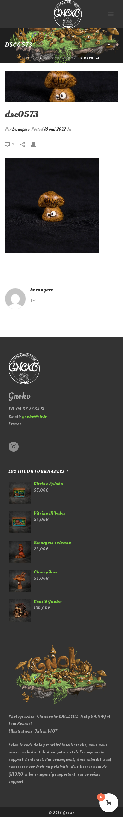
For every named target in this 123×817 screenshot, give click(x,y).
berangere (20, 129)
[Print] (37, 144)
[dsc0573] (61, 86)
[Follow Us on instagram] (14, 447)
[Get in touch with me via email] (33, 301)
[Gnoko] (61, 14)
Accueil (31, 58)
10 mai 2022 (54, 129)
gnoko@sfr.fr (34, 416)
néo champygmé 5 (61, 58)
